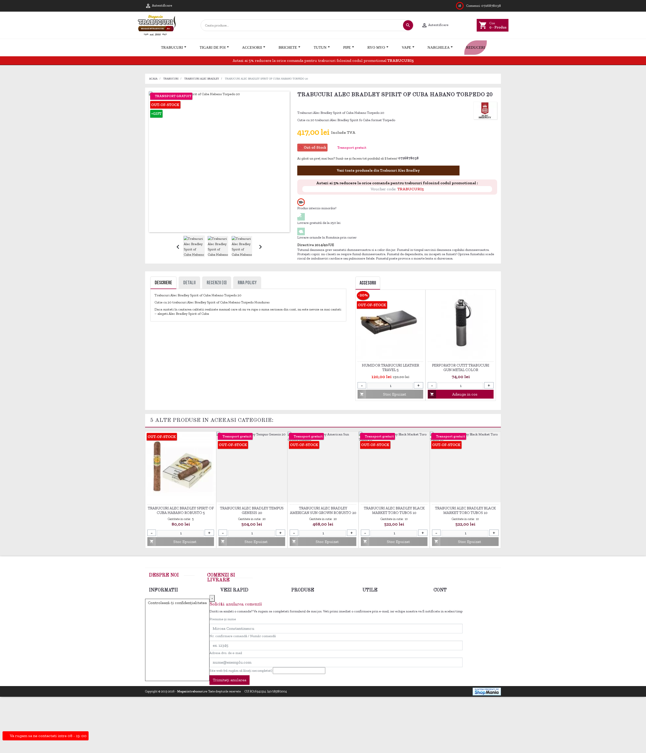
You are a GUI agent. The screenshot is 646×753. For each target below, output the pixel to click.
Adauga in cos (453, 394)
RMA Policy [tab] (247, 283)
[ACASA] (145, 47)
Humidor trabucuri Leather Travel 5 (390, 367)
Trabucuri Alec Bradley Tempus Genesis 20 (252, 510)
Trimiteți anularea (229, 680)
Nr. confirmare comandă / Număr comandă (242, 636)
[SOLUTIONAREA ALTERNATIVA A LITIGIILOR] (473, 678)
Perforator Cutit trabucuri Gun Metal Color (460, 367)
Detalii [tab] (189, 283)
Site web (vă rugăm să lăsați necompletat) (240, 670)
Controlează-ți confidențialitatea (177, 602)
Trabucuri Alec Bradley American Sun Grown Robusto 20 (323, 510)
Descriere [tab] (163, 283)
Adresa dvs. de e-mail (225, 653)
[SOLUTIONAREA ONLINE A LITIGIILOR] (418, 678)
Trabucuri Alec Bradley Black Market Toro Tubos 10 (394, 510)
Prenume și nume (222, 619)
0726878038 (491, 6)
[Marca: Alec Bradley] (485, 110)
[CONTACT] (501, 47)
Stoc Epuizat (383, 394)
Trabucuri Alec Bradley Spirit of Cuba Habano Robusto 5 (181, 510)
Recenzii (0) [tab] (217, 283)
